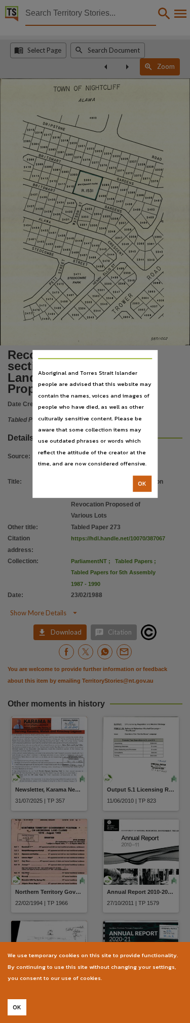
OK (142, 483)
